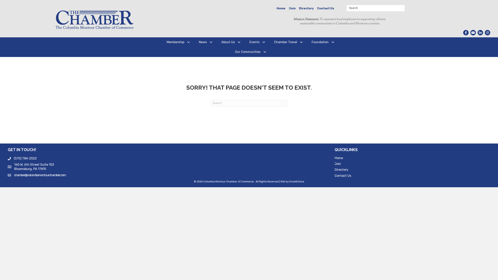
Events (254, 42)
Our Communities (247, 52)
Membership (175, 42)
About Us (228, 42)
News (203, 42)
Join (292, 8)
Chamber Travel (285, 42)
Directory (306, 8)
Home (281, 8)
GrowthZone (296, 181)
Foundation (320, 42)
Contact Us (325, 8)
